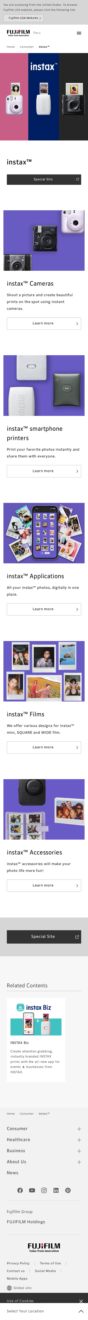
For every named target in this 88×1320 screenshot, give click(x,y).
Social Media (45, 1271)
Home (11, 47)
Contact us (16, 1271)
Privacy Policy (18, 1263)
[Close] (81, 1301)
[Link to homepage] (18, 33)
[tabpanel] (44, 96)
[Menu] (79, 33)
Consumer (27, 47)
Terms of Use (50, 1263)
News (12, 1173)
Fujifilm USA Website (23, 18)
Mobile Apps (17, 1278)
